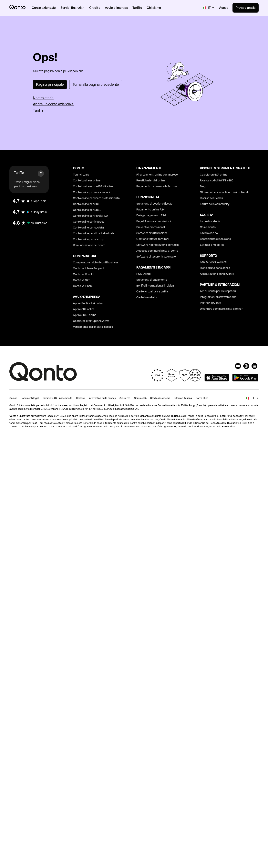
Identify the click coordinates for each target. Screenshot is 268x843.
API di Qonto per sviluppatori (218, 291)
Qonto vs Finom (83, 286)
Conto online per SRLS (87, 209)
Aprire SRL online (84, 309)
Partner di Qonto (210, 302)
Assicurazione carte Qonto (217, 273)
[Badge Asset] (238, 366)
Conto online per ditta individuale (93, 233)
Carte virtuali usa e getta (152, 291)
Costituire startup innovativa (91, 320)
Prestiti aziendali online (150, 180)
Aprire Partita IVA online (88, 303)
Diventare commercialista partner (221, 308)
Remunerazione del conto (89, 245)
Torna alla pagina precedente (96, 84)
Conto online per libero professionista (96, 198)
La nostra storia (210, 221)
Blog (202, 186)
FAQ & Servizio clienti (213, 262)
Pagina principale (50, 84)
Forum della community (214, 204)
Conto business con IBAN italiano (93, 186)
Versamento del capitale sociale (93, 326)
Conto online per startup (88, 239)
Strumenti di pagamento (151, 279)
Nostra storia (43, 98)
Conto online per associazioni (91, 192)
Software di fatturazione (152, 233)
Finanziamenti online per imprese (157, 174)
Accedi (224, 8)
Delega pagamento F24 (151, 215)
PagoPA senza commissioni (153, 221)
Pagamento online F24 (150, 209)
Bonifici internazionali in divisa (155, 285)
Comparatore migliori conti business (95, 262)
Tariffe (38, 110)
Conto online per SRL (86, 204)
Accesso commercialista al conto (157, 250)
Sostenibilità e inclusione (215, 238)
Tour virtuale (81, 174)
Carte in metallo (146, 297)
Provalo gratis (245, 8)
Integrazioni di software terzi (218, 297)
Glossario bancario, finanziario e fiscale (224, 192)
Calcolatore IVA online (213, 174)
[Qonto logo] (17, 7)
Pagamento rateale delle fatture (156, 186)
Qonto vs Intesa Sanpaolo (89, 268)
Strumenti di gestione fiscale (154, 203)
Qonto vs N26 (81, 280)
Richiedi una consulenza (215, 267)
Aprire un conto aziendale (53, 104)
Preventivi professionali (150, 227)
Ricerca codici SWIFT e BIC (216, 180)
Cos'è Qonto (208, 227)
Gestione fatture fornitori (152, 238)
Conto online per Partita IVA (90, 215)
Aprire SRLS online (84, 315)
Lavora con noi (209, 233)
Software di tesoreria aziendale (156, 256)
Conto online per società (88, 227)
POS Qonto (143, 273)
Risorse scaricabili (211, 198)
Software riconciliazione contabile (157, 244)
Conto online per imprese (88, 221)
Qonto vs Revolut (84, 274)
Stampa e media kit (212, 244)
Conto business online (86, 180)
